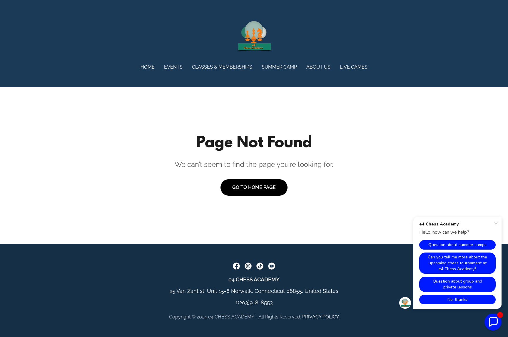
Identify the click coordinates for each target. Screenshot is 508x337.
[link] (254, 36)
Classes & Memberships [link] (222, 67)
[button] (493, 322)
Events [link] (173, 67)
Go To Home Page (254, 187)
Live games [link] (353, 67)
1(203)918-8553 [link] (254, 302)
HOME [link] (148, 67)
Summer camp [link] (279, 67)
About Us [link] (318, 67)
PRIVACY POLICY (320, 317)
